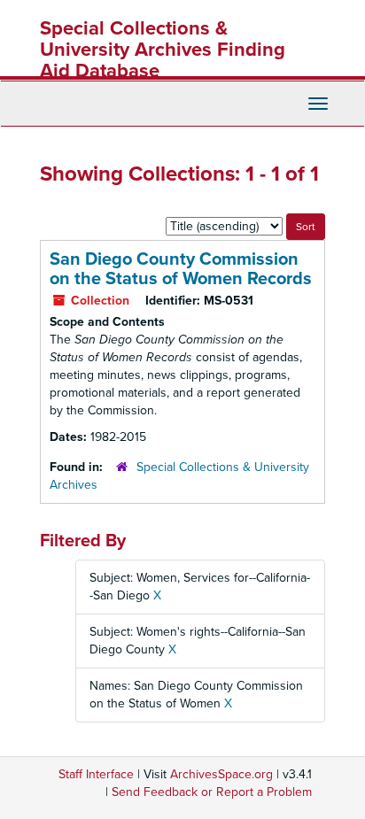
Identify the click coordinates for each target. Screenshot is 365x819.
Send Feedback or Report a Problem (212, 792)
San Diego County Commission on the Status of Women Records (181, 269)
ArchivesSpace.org (221, 774)
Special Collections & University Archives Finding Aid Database (162, 49)
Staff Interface (96, 774)
